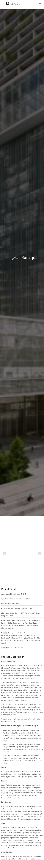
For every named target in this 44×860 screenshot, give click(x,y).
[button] (4, 554)
